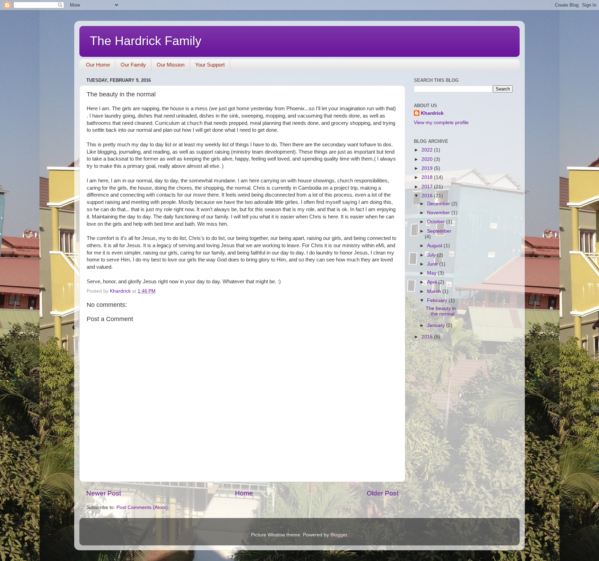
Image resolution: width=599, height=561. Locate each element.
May (432, 273)
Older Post (382, 493)
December (439, 203)
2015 (428, 336)
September (439, 231)
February (438, 300)
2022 (428, 150)
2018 (428, 177)
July (432, 255)
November (439, 212)
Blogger (338, 534)
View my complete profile (441, 122)
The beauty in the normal (441, 311)
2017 (428, 186)
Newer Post (103, 493)
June (433, 264)
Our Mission (170, 65)
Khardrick (432, 113)
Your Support (210, 65)
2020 (428, 159)
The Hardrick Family (145, 41)
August (435, 245)
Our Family (133, 65)
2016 (428, 195)
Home (244, 493)
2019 (428, 168)
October (436, 221)
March (434, 291)
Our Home (98, 65)
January (436, 325)
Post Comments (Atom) (142, 507)
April (432, 282)
